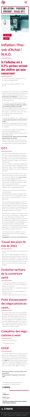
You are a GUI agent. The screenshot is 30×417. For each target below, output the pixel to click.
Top (28, 414)
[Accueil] (3, 2)
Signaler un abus (11, 415)
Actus (6, 38)
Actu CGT (7, 35)
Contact (5, 415)
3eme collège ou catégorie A (9, 403)
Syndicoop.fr (23, 415)
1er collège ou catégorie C (8, 401)
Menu (26, 2)
